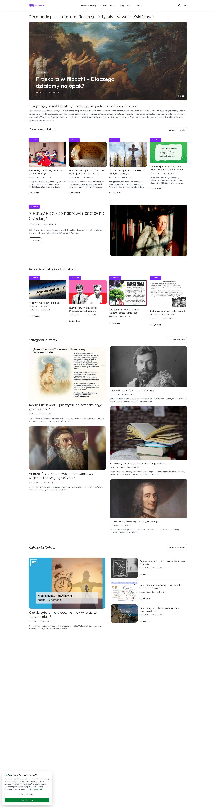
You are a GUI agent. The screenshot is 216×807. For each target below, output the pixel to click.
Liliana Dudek (34, 177)
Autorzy (113, 5)
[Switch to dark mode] (185, 5)
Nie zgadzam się (27, 795)
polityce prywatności (35, 789)
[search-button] (179, 5)
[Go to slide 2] (180, 96)
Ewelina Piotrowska (76, 315)
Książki (130, 5)
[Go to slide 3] (183, 96)
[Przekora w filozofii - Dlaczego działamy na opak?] (108, 61)
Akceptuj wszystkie (27, 800)
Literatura (103, 5)
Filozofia (42, 72)
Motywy (139, 5)
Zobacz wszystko (177, 130)
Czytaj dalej (35, 240)
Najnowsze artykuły (88, 5)
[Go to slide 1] (178, 96)
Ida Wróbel (40, 92)
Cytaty (121, 5)
